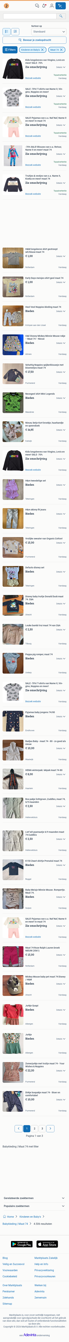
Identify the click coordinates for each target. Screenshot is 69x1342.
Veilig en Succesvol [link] (13, 1264)
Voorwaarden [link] (10, 1270)
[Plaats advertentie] (61, 5)
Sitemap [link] (7, 1303)
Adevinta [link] (39, 1291)
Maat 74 (54, 50)
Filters (12, 49)
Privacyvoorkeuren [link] (44, 1276)
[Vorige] (19, 1128)
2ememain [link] (40, 1297)
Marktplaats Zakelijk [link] (46, 1258)
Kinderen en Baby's (30, 50)
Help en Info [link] (41, 1264)
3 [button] (42, 1128)
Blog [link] (5, 1258)
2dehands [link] (8, 1297)
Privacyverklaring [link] (44, 1270)
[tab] (7, 31)
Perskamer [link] (9, 1291)
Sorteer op (36, 26)
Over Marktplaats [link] (12, 1285)
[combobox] (29, 16)
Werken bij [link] (40, 1285)
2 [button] (34, 1128)
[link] (6, 5)
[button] (44, 5)
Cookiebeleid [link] (10, 1276)
